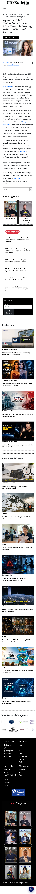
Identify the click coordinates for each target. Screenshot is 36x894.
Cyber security (7, 575)
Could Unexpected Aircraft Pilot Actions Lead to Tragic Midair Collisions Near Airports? (17, 239)
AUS (20, 751)
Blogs (4, 636)
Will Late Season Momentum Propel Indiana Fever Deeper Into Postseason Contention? (17, 250)
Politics (4, 544)
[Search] (30, 189)
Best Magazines (11, 196)
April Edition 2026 (25, 872)
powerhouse (17, 178)
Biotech (4, 698)
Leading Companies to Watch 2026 (25, 220)
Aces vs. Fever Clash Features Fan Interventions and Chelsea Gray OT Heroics (16, 289)
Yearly (21, 772)
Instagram (9, 751)
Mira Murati (7, 87)
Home (5, 14)
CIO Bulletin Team (13, 65)
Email (6, 304)
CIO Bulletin (6, 62)
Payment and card (8, 483)
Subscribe (9, 313)
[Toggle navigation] (4, 8)
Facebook (8, 753)
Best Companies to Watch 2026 (25, 836)
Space (4, 606)
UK (20, 748)
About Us (7, 769)
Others (4, 513)
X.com (7, 748)
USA (20, 753)
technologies (23, 184)
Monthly (22, 769)
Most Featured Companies (14, 715)
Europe (21, 759)
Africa (21, 762)
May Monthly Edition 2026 (25, 854)
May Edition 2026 (11, 872)
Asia (20, 745)
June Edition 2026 (11, 854)
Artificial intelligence (25, 14)
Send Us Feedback (10, 775)
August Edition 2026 (11, 818)
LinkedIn (8, 745)
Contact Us (7, 772)
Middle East (23, 756)
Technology (13, 14)
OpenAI (22, 151)
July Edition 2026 (11, 836)
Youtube (8, 756)
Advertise (7, 783)
